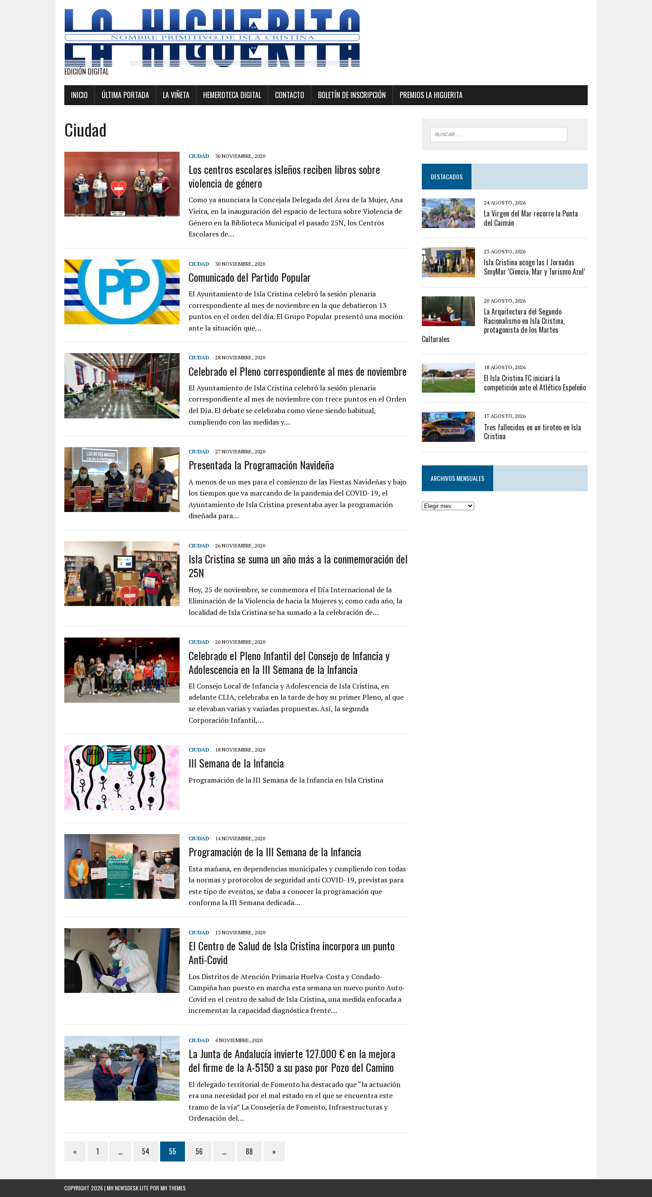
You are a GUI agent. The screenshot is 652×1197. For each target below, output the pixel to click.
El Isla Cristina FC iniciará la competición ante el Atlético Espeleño (535, 383)
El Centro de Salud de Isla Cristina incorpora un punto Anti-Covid (292, 952)
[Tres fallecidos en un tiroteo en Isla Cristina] (448, 436)
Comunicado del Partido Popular (250, 277)
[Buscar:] (498, 133)
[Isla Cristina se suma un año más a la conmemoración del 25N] (122, 600)
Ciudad (199, 156)
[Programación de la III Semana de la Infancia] (122, 893)
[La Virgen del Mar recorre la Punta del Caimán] (448, 222)
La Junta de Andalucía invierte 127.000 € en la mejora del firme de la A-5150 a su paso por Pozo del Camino (292, 1060)
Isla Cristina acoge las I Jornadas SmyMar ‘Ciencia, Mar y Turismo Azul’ (534, 267)
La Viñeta (176, 95)
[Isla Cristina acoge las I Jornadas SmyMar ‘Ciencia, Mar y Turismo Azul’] (448, 271)
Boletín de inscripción (352, 95)
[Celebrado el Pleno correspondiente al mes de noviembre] (122, 412)
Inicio (79, 95)
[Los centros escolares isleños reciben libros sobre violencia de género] (122, 210)
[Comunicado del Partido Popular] (122, 318)
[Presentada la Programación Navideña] (122, 506)
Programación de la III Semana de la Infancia (275, 851)
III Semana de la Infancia (236, 763)
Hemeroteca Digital (232, 95)
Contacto (289, 95)
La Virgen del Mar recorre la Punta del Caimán (531, 218)
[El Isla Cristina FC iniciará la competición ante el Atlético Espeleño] (448, 387)
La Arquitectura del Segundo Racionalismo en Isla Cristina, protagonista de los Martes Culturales (493, 325)
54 (145, 1151)
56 (199, 1151)
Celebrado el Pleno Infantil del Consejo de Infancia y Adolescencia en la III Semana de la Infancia (289, 662)
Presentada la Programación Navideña (261, 464)
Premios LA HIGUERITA (431, 95)
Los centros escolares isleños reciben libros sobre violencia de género (284, 176)
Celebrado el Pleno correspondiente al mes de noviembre (298, 371)
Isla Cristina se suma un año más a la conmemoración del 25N (298, 565)
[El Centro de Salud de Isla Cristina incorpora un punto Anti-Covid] (122, 987)
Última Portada (125, 95)
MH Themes (173, 1188)
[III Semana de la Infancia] (122, 804)
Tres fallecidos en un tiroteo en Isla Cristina (532, 432)
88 (249, 1151)
